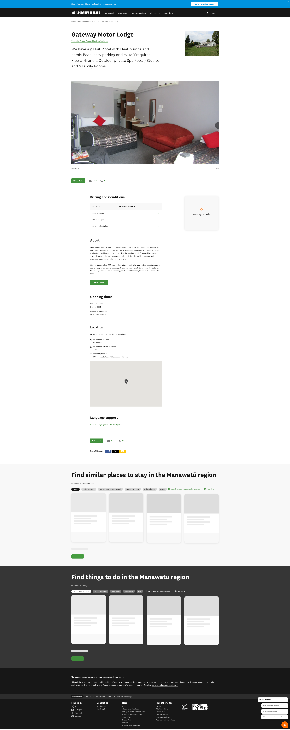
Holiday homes (149, 489)
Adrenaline (116, 591)
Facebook (78, 713)
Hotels (162, 489)
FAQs (124, 706)
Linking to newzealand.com (132, 714)
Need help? (101, 709)
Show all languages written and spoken (106, 424)
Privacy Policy (127, 720)
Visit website (78, 181)
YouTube (78, 716)
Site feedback (101, 706)
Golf (139, 591)
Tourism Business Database (166, 720)
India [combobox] (214, 13)
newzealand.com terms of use (165, 685)
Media (158, 706)
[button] (109, 13)
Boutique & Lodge (132, 489)
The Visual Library (162, 709)
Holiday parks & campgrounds (110, 489)
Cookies (125, 723)
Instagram (78, 710)
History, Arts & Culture (81, 591)
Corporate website (163, 717)
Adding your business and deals (133, 712)
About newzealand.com (130, 709)
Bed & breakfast (88, 489)
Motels (75, 489)
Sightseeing (129, 591)
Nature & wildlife (100, 591)
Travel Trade (160, 712)
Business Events (162, 714)
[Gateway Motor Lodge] (202, 43)
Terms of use (126, 717)
